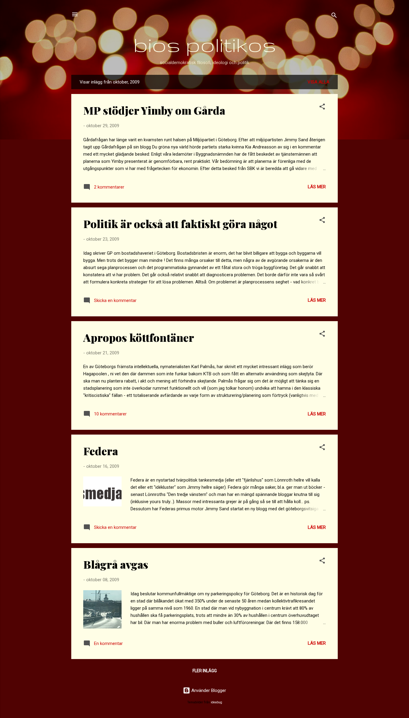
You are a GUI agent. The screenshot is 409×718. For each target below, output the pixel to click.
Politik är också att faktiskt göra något (180, 223)
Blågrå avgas (115, 564)
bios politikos (204, 44)
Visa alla (318, 82)
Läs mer (317, 186)
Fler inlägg (205, 670)
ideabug (216, 702)
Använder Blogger (208, 690)
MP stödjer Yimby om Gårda (154, 110)
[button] (322, 107)
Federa (100, 451)
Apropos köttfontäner (138, 337)
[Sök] (334, 16)
